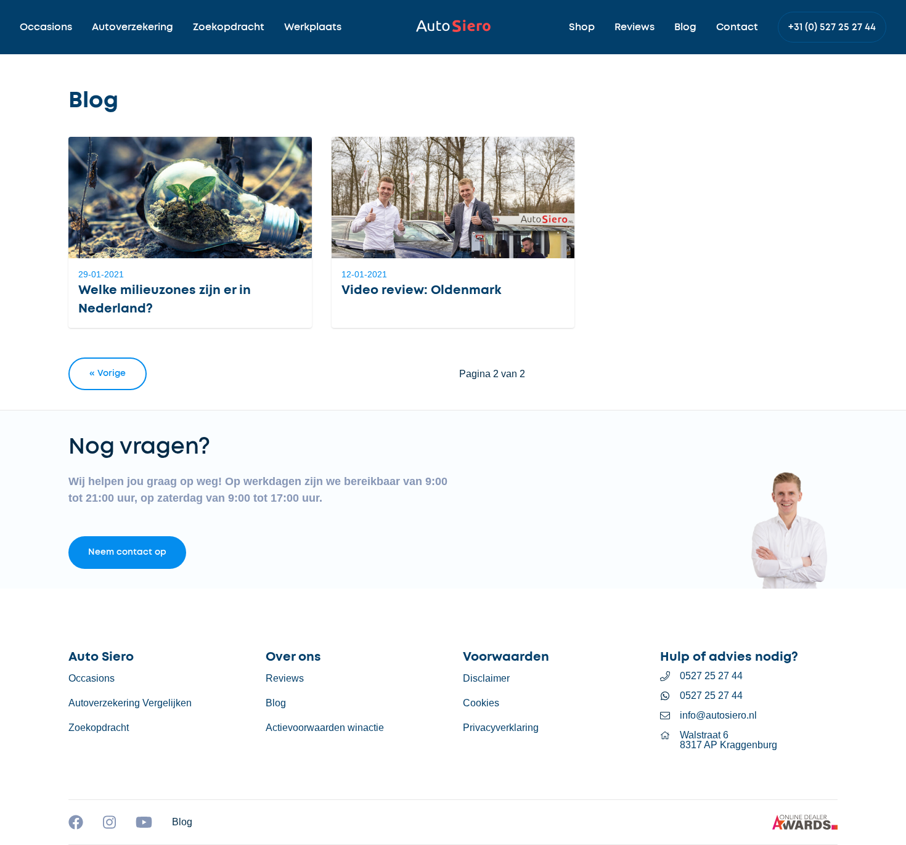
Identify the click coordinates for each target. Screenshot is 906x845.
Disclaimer (486, 678)
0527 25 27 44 (711, 676)
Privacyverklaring (501, 727)
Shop (582, 27)
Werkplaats (312, 27)
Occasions (46, 27)
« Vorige (107, 373)
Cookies (481, 703)
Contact (737, 27)
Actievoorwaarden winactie (325, 727)
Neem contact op (127, 552)
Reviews (634, 27)
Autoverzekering (132, 27)
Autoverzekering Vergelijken (130, 703)
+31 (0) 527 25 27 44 (832, 27)
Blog (685, 27)
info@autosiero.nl (718, 715)
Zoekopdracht (228, 27)
